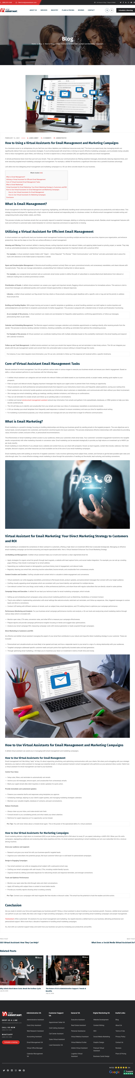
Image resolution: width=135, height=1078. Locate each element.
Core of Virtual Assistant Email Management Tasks (23, 182)
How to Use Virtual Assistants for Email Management (26, 192)
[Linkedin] (12, 1070)
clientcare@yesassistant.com (12, 1023)
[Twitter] (4, 1070)
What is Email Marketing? (14, 185)
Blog (40, 44)
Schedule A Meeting (126, 10)
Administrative (61, 138)
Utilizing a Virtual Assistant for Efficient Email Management (25, 179)
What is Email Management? (15, 177)
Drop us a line (10, 1020)
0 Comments (47, 138)
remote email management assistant (35, 400)
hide (41, 173)
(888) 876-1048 (7, 1030)
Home (34, 44)
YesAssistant (9, 919)
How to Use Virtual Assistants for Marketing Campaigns (27, 195)
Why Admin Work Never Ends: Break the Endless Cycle (20, 989)
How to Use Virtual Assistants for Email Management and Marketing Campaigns (32, 190)
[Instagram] (16, 1070)
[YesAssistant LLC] (9, 10)
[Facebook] (8, 1070)
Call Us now (8, 1027)
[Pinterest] (24, 1070)
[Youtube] (20, 1070)
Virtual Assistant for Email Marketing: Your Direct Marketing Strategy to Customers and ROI (36, 187)
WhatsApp (7, 1034)
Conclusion (10, 197)
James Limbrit (33, 138)
